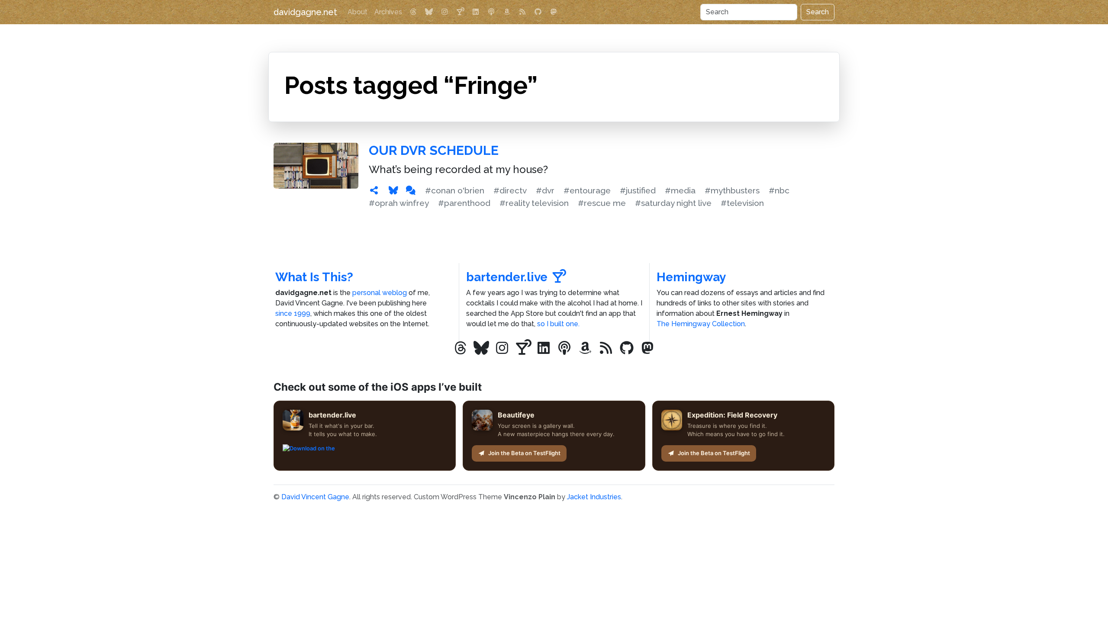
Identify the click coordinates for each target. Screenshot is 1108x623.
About (357, 12)
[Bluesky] (429, 12)
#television (742, 203)
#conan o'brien (454, 190)
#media (680, 190)
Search (817, 12)
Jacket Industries (594, 497)
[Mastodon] (553, 12)
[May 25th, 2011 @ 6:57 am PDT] (374, 190)
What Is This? (314, 277)
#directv (510, 190)
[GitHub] (538, 12)
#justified (638, 190)
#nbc (779, 190)
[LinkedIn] (475, 12)
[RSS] (522, 12)
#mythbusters (732, 190)
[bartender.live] (460, 12)
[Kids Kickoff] (491, 12)
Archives (388, 12)
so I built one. (558, 324)
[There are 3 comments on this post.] (411, 190)
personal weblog (379, 293)
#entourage (587, 190)
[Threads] (413, 12)
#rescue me (602, 203)
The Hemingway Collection (701, 324)
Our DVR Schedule (434, 150)
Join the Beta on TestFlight (524, 453)
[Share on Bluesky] (393, 190)
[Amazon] (507, 12)
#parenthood (464, 203)
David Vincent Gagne (315, 497)
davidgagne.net (305, 12)
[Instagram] (444, 12)
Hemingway (691, 277)
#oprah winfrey (399, 203)
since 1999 (292, 313)
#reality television (534, 203)
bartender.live (507, 277)
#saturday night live (673, 203)
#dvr (545, 190)
